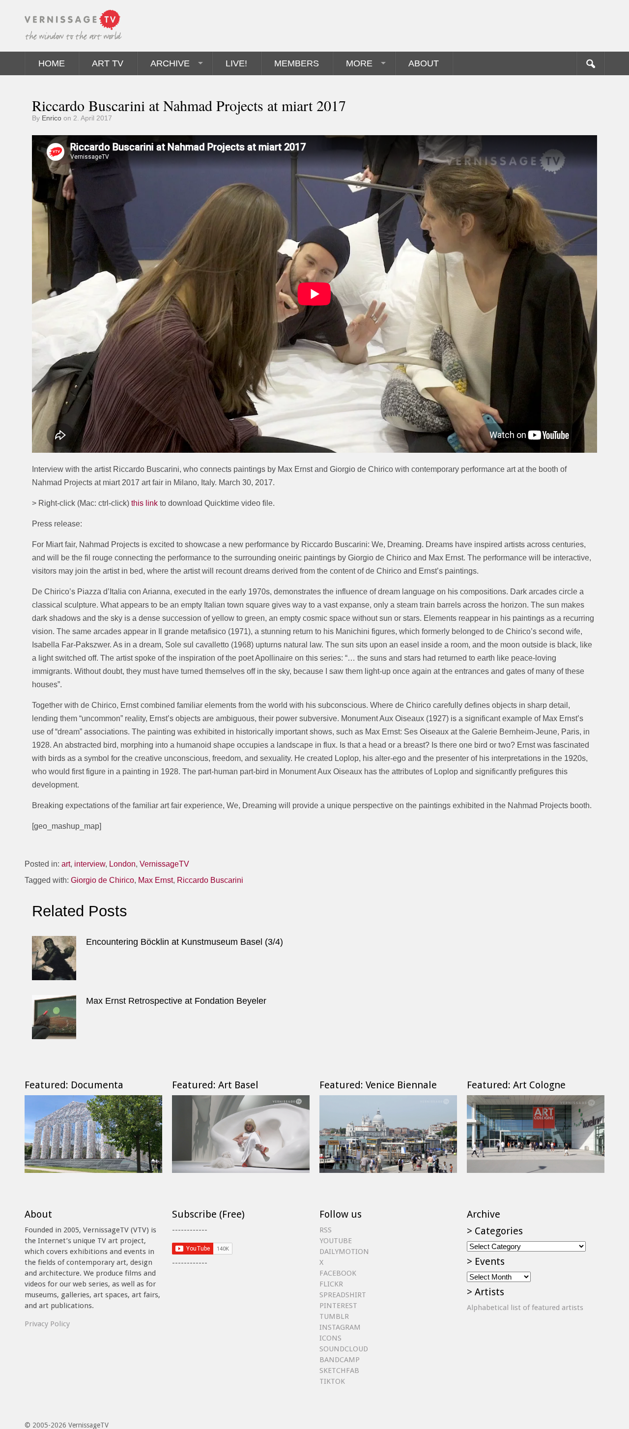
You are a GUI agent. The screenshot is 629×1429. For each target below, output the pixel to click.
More (359, 63)
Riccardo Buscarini (210, 880)
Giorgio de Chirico (102, 880)
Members (296, 63)
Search (590, 63)
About (423, 63)
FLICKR (331, 1284)
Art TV (107, 63)
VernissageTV (164, 864)
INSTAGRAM (340, 1327)
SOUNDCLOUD (343, 1348)
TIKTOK (332, 1381)
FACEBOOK (337, 1273)
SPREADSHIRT (342, 1294)
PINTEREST (338, 1305)
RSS (325, 1229)
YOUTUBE (335, 1240)
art (65, 864)
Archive (170, 63)
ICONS (330, 1338)
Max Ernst (155, 880)
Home (51, 63)
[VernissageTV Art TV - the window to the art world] (74, 26)
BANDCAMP (339, 1359)
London (122, 864)
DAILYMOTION (344, 1251)
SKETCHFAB (339, 1370)
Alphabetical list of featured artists (525, 1307)
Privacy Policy (47, 1323)
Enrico (51, 118)
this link (144, 503)
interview (89, 864)
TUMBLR (334, 1316)
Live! (236, 63)
